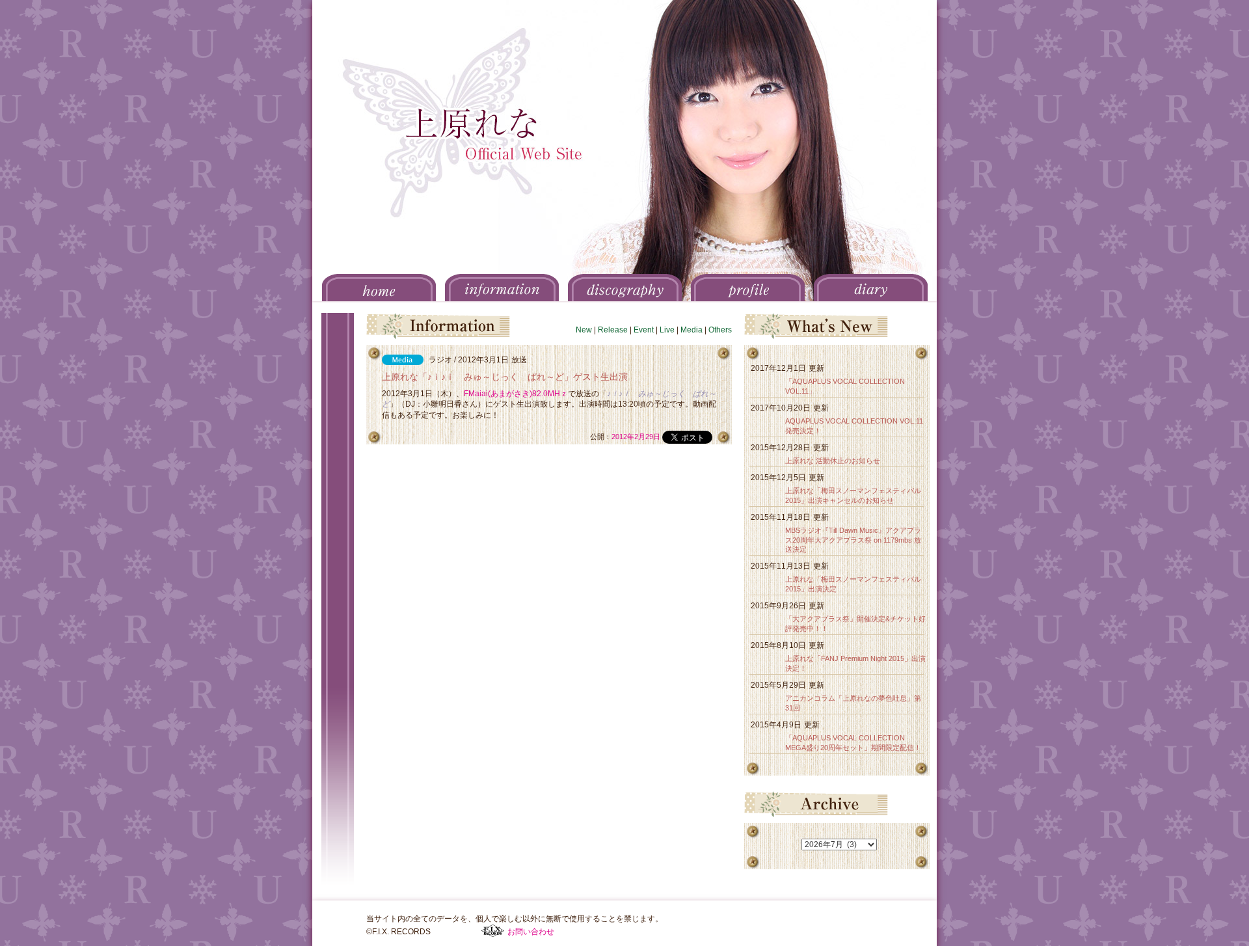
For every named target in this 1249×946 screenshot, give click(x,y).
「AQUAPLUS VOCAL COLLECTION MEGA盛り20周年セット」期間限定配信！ (853, 742)
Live (667, 329)
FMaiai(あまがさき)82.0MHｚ (516, 393)
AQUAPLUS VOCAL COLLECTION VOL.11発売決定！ (854, 426)
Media (691, 329)
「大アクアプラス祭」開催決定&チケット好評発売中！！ (855, 623)
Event (644, 329)
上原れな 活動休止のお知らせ (832, 461)
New (584, 329)
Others (720, 329)
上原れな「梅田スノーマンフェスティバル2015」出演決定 (853, 584)
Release (613, 329)
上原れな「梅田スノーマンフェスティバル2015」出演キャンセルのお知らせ (853, 495)
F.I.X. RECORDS (492, 931)
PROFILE (748, 287)
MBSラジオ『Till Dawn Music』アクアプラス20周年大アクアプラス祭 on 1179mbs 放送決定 (853, 540)
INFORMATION (502, 287)
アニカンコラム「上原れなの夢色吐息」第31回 (853, 703)
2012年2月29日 (635, 436)
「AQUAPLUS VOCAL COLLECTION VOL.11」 (845, 386)
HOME (379, 287)
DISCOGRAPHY (625, 287)
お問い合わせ (530, 931)
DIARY (871, 287)
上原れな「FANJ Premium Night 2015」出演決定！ (855, 663)
